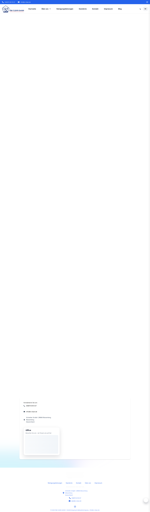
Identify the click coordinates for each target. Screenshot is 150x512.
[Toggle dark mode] (140, 8)
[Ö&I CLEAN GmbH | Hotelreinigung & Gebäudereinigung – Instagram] (147, 2)
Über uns (88, 483)
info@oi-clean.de (26, 2)
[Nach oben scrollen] (146, 500)
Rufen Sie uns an (70, 378)
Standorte (69, 483)
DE (145, 9)
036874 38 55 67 (10, 2)
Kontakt (78, 483)
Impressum (98, 483)
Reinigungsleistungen (55, 483)
